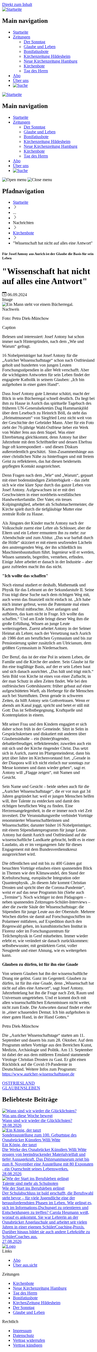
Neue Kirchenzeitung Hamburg (50, 61)
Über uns (21, 80)
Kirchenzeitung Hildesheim (47, 56)
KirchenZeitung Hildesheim (36, 1302)
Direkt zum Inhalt (17, 4)
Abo (16, 75)
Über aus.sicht (25, 1265)
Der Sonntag (34, 42)
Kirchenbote (34, 66)
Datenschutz (23, 1335)
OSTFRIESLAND (18, 1083)
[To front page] (9, 1246)
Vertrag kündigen (27, 1345)
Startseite (20, 32)
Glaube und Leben (40, 46)
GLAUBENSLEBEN (21, 1088)
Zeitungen (21, 37)
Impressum (22, 1330)
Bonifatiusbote (36, 51)
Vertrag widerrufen (29, 1340)
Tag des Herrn (36, 71)
